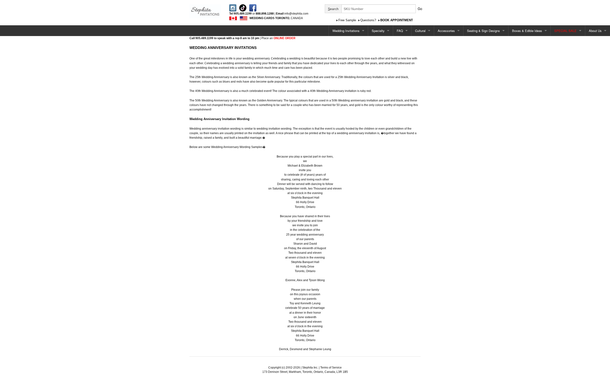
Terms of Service (331, 367)
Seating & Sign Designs (483, 30)
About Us (595, 30)
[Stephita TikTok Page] (242, 7)
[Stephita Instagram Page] (232, 7)
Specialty (378, 30)
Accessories (446, 30)
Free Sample (347, 20)
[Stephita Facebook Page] (252, 7)
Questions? (368, 20)
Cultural (420, 30)
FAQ (400, 30)
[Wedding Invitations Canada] (233, 18)
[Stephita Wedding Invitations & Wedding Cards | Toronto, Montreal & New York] (205, 11)
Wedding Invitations (346, 30)
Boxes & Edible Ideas (527, 30)
